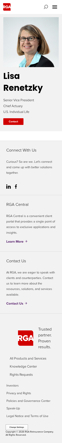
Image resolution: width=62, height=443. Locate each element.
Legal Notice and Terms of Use (27, 416)
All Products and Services (28, 358)
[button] (47, 7)
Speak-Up (13, 408)
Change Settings (16, 427)
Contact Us (14, 303)
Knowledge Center (23, 366)
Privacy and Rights (18, 393)
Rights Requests (21, 374)
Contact (13, 121)
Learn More (14, 241)
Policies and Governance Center (28, 401)
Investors (12, 385)
